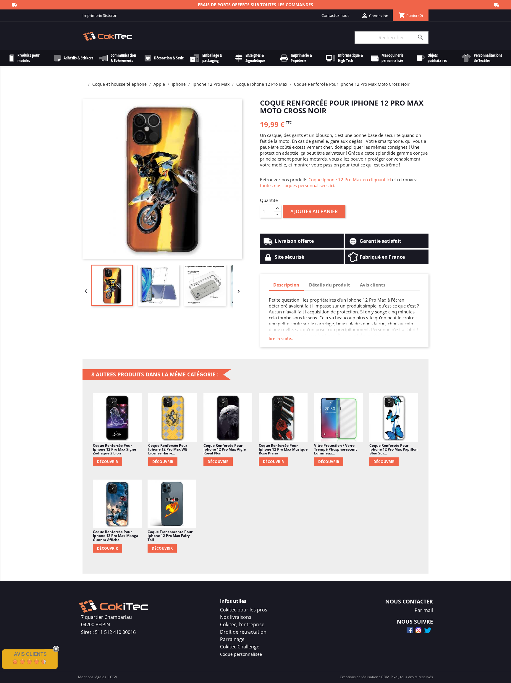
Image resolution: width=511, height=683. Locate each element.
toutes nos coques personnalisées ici (297, 185)
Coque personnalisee (241, 654)
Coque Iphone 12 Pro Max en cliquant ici (349, 179)
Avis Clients (30, 654)
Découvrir (107, 461)
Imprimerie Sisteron (100, 15)
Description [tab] (286, 285)
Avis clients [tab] (372, 285)
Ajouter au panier (314, 211)
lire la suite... (282, 338)
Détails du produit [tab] (329, 285)
